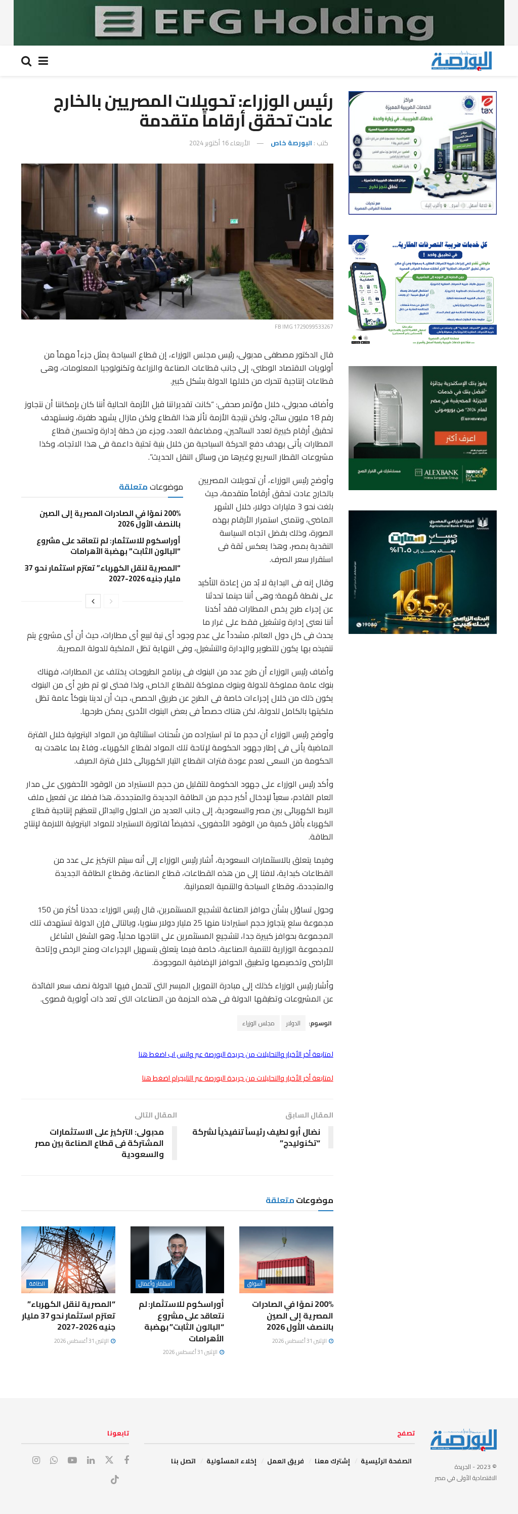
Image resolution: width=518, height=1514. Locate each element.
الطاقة (37, 1284)
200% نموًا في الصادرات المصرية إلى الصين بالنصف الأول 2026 (110, 518)
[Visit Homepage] (461, 61)
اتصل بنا (183, 1461)
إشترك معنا (332, 1461)
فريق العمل (285, 1461)
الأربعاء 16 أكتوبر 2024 (219, 143)
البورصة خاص (291, 143)
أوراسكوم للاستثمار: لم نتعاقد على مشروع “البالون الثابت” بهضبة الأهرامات (108, 546)
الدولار (293, 1023)
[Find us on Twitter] (109, 1460)
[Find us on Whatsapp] (54, 1460)
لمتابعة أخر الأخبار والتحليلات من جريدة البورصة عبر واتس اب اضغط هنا (236, 1054)
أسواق (255, 1284)
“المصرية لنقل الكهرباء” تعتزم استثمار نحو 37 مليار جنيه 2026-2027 (103, 573)
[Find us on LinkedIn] (91, 1460)
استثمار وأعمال (155, 1284)
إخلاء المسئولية (231, 1461)
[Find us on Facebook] (126, 1460)
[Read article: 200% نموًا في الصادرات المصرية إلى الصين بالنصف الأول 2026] (286, 1260)
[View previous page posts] (111, 601)
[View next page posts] (93, 601)
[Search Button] (26, 61)
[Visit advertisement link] (259, 23)
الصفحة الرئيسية (386, 1461)
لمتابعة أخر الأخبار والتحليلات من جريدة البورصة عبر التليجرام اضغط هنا (237, 1078)
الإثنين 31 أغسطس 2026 (300, 1341)
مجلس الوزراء (258, 1023)
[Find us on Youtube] (72, 1460)
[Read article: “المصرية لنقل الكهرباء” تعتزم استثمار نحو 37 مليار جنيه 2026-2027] (68, 1260)
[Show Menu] (43, 61)
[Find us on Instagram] (36, 1460)
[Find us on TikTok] (115, 1480)
